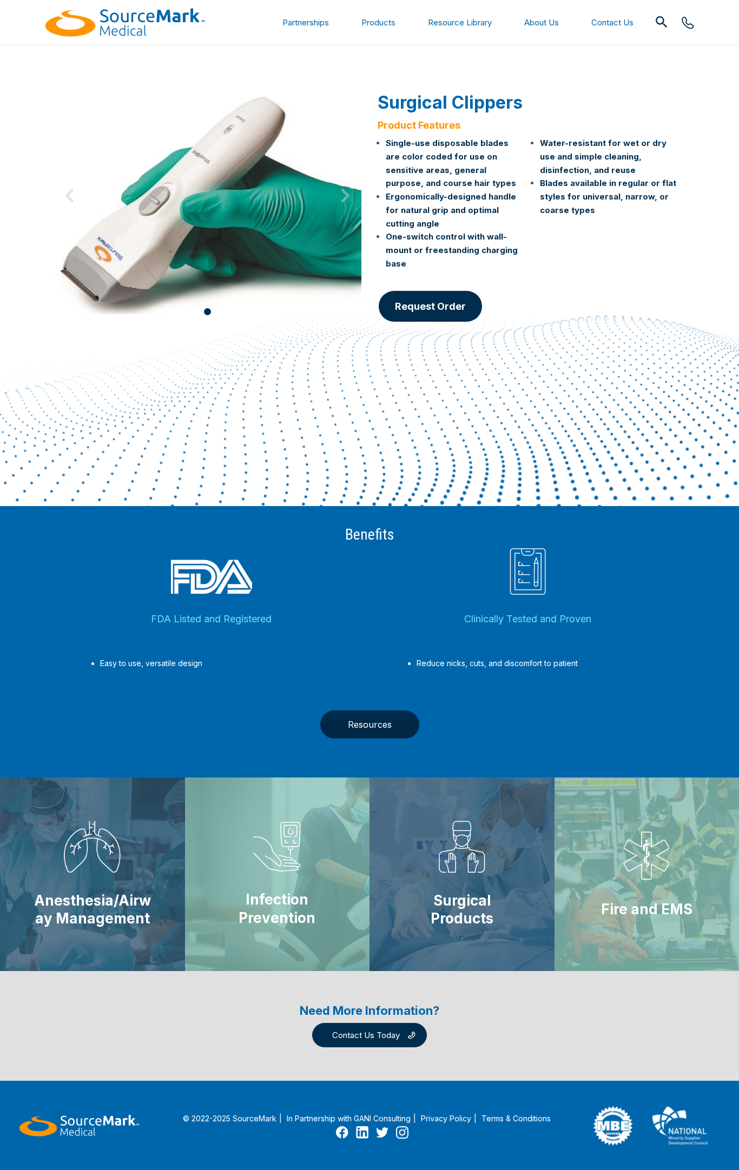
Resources (370, 724)
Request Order (430, 306)
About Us (541, 22)
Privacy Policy (446, 1118)
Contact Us (612, 22)
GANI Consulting (382, 1118)
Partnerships (305, 22)
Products (378, 22)
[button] (661, 22)
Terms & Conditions (516, 1118)
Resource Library (460, 22)
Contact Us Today (366, 1035)
